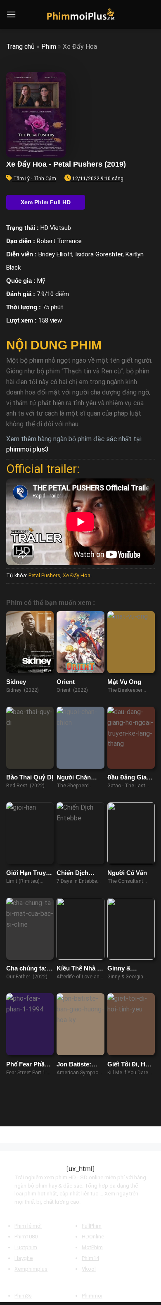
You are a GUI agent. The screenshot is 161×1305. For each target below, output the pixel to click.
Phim (48, 46)
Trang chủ (20, 46)
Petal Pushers (44, 575)
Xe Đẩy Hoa (76, 575)
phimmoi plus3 (27, 449)
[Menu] (11, 14)
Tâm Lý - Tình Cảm (34, 179)
